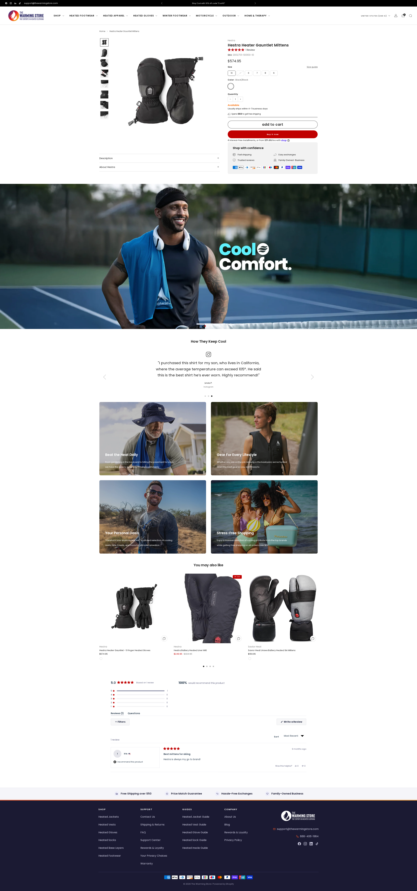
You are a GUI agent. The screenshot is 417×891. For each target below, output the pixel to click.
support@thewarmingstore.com (41, 3)
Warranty (146, 863)
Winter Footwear (175, 15)
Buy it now (273, 134)
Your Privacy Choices (153, 856)
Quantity (233, 94)
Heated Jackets (108, 817)
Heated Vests (107, 824)
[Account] (395, 15)
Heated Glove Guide (195, 832)
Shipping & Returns (152, 824)
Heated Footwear (81, 15)
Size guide (312, 67)
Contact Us (147, 817)
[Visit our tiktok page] (20, 3)
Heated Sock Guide (194, 840)
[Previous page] (99, 609)
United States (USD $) (374, 16)
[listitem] (208, 3)
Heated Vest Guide (194, 824)
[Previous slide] (117, 92)
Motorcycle (205, 15)
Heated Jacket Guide (195, 817)
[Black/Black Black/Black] (230, 86)
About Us (230, 817)
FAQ (143, 832)
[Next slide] (213, 92)
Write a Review (294, 722)
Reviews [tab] (117, 714)
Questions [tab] (134, 714)
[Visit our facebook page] (6, 3)
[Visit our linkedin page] (15, 3)
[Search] (410, 15)
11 (240, 73)
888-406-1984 (309, 836)
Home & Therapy (255, 15)
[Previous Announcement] (162, 3)
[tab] (203, 666)
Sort (276, 736)
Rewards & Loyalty (152, 848)
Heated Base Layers (111, 848)
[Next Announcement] (255, 3)
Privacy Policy (233, 840)
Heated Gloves (143, 15)
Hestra (231, 40)
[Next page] (318, 609)
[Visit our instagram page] (10, 3)
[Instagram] (305, 843)
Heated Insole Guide (195, 848)
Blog (227, 824)
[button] (241, 50)
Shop (57, 15)
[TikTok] (317, 843)
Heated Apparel (114, 15)
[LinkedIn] (311, 843)
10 (232, 73)
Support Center (150, 840)
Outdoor (229, 15)
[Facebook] (299, 843)
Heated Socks (107, 840)
